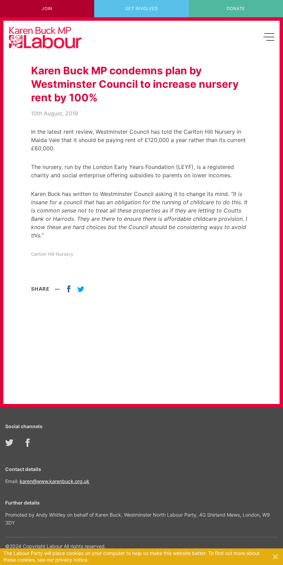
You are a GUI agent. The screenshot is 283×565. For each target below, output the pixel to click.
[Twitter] (9, 442)
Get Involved (141, 8)
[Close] (275, 556)
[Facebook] (27, 442)
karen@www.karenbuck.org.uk (54, 481)
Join (47, 8)
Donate (236, 8)
